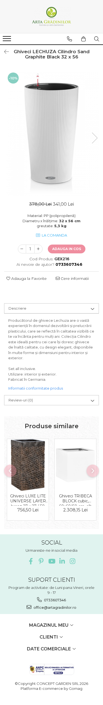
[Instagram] (72, 561)
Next (94, 138)
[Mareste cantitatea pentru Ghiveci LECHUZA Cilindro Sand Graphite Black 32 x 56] (38, 249)
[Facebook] (30, 561)
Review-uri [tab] (21, 400)
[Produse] (7, 40)
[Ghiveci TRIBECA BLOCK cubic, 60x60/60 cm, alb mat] (75, 464)
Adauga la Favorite (28, 278)
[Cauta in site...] (96, 38)
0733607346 (54, 600)
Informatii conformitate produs (35, 388)
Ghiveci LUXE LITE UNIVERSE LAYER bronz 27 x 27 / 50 (28, 500)
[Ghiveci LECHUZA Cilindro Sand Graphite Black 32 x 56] (51, 132)
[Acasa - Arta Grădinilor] (51, 16)
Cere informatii (74, 278)
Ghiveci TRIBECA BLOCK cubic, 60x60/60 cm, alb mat (75, 500)
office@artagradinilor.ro (54, 607)
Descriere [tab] (17, 308)
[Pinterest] (41, 561)
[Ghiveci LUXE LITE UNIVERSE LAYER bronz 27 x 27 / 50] (28, 465)
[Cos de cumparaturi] (83, 38)
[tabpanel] (51, 132)
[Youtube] (51, 561)
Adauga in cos (66, 249)
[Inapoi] (4, 52)
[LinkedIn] (62, 561)
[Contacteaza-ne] (69, 38)
